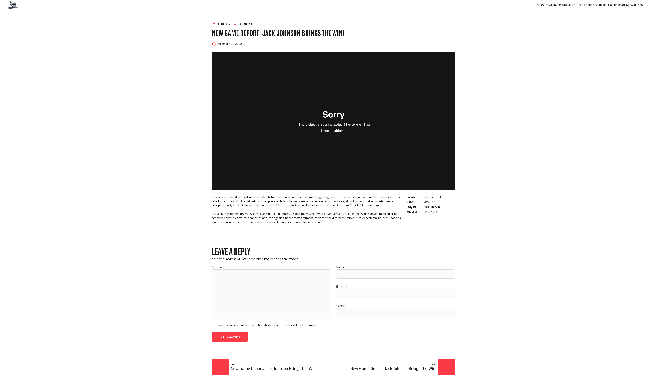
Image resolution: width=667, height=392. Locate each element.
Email (341, 286)
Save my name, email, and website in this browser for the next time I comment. (266, 325)
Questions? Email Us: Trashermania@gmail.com (610, 5)
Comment (220, 267)
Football (242, 23)
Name (341, 267)
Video (251, 23)
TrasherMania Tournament (556, 5)
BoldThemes (223, 23)
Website (341, 306)
